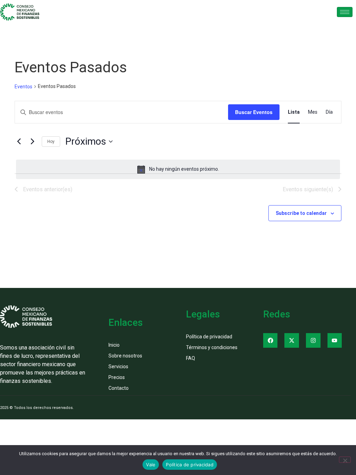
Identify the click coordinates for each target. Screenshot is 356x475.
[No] (345, 460)
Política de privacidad (189, 464)
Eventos (23, 86)
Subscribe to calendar (301, 213)
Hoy (51, 141)
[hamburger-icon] (345, 12)
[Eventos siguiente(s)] (32, 141)
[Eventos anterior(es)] (19, 141)
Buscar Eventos (254, 111)
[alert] (178, 169)
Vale (150, 464)
